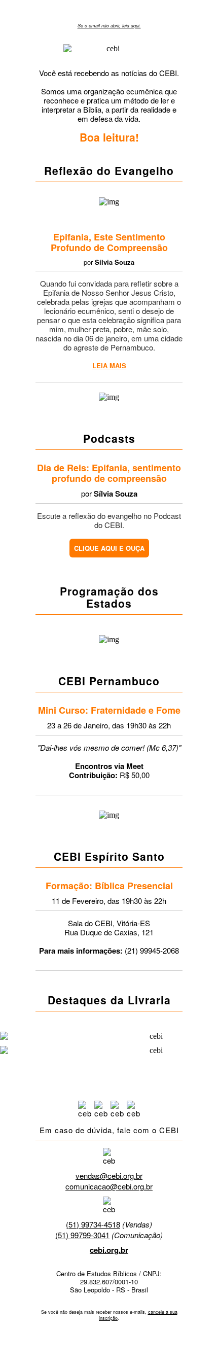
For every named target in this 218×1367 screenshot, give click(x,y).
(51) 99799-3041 (82, 1235)
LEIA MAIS (109, 365)
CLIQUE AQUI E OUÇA (109, 548)
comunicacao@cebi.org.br (109, 1186)
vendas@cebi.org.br (109, 1175)
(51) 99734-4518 (93, 1224)
